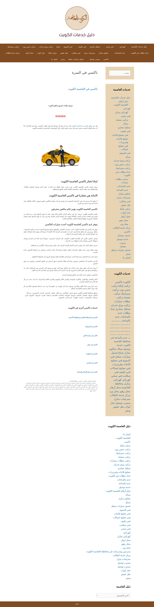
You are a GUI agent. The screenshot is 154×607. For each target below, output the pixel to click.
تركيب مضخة (122, 119)
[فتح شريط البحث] (47, 59)
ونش (63, 59)
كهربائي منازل (121, 112)
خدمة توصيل (122, 239)
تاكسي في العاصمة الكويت (82, 88)
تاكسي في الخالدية (91, 383)
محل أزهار (29, 53)
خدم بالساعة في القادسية (115, 327)
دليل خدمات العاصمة (139, 47)
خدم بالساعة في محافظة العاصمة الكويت (120, 341)
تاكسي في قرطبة (39, 389)
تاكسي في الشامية (92, 385)
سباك (125, 123)
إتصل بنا (54, 59)
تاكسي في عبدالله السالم (62, 389)
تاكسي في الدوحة (60, 383)
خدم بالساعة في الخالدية (116, 321)
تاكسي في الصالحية (72, 385)
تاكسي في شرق (73, 389)
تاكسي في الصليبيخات (60, 385)
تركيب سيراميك (13, 47)
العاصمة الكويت (91, 381)
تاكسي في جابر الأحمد (84, 389)
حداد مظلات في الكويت (140, 53)
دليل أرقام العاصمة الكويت (118, 491)
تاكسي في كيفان (30, 389)
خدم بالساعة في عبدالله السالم (124, 334)
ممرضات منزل (89, 53)
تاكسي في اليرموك (33, 387)
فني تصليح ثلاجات (120, 135)
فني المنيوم (68, 47)
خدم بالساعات (119, 53)
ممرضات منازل (122, 398)
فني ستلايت (75, 53)
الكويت (85, 381)
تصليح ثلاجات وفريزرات (119, 472)
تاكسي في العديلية (34, 385)
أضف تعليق (93, 390)
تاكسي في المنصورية (63, 387)
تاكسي (106, 59)
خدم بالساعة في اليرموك (115, 331)
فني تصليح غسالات (120, 368)
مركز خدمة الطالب (12, 53)
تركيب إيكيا (52, 53)
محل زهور (123, 220)
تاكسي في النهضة (43, 387)
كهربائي (122, 47)
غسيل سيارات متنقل (76, 59)
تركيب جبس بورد (29, 47)
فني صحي (110, 47)
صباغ (58, 47)
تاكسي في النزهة (53, 387)
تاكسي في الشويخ (82, 385)
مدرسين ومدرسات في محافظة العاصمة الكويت (108, 551)
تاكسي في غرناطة (50, 389)
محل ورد (124, 224)
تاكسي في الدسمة (80, 383)
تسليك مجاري (95, 47)
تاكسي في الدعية (70, 383)
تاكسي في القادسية (86, 387)
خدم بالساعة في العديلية (125, 327)
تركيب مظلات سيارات (120, 460)
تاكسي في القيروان (75, 387)
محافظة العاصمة (73, 381)
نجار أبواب (41, 53)
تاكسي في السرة (30, 383)
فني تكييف (82, 47)
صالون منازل (103, 53)
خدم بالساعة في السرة (115, 324)
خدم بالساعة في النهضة (125, 331)
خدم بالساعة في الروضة (125, 324)
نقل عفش (64, 53)
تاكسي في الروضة (50, 383)
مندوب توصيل (94, 59)
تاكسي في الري (40, 383)
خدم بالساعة (122, 190)
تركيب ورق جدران (46, 47)
